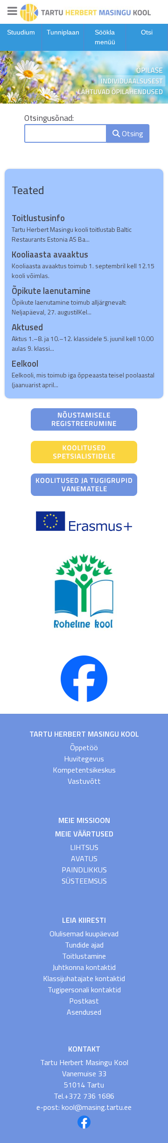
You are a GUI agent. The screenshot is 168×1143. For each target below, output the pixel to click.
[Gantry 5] (84, 11)
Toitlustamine (84, 956)
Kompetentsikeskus (84, 769)
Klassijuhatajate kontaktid (84, 978)
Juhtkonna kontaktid (84, 967)
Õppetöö (84, 747)
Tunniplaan (63, 32)
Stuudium (21, 32)
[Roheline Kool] (84, 591)
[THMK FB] (84, 677)
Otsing (131, 133)
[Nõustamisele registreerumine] (84, 418)
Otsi (147, 32)
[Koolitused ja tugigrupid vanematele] (84, 483)
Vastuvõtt (84, 781)
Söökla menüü (105, 37)
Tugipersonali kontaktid (84, 989)
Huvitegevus (84, 758)
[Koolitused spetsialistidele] (84, 451)
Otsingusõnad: (49, 118)
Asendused (84, 1012)
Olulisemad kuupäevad (84, 933)
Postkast (84, 1000)
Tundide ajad (84, 944)
